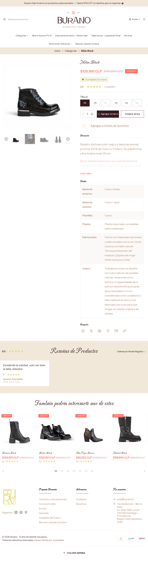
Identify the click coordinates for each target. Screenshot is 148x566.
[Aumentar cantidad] (92, 114)
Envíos (43, 508)
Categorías (21, 35)
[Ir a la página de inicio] (74, 19)
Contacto (81, 499)
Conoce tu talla (47, 503)
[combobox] (18, 19)
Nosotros (81, 503)
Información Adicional (59, 43)
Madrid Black (120, 453)
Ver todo (128, 35)
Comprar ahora (132, 114)
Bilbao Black (45, 453)
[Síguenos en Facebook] (21, 512)
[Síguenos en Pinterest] (26, 512)
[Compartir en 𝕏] (91, 331)
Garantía (44, 513)
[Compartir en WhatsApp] (99, 331)
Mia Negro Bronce (85, 453)
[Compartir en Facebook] (83, 331)
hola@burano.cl (125, 499)
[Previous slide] (4, 139)
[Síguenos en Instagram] (16, 512)
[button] (56, 471)
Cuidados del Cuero (50, 517)
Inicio (57, 51)
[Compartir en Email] (116, 331)
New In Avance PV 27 (42, 35)
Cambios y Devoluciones (53, 499)
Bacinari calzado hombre (87, 43)
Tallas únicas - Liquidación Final (105, 35)
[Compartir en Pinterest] (108, 331)
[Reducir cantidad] (83, 114)
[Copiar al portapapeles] (124, 331)
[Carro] (144, 19)
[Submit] (4, 19)
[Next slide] (70, 139)
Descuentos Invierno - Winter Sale (71, 35)
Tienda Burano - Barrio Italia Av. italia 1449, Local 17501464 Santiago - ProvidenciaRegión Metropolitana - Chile (130, 512)
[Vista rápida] (32, 431)
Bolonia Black (9, 453)
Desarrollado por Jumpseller (49, 540)
